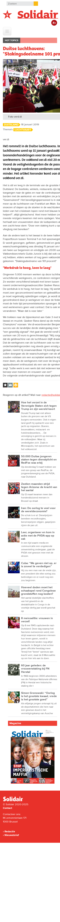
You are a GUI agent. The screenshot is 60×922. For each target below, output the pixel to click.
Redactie (10, 831)
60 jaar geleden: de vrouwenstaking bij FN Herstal (35, 669)
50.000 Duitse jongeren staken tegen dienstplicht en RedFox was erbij (39, 460)
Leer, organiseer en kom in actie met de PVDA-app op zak (38, 536)
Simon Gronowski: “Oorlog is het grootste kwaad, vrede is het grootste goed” (39, 696)
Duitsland (11, 124)
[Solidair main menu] (7, 31)
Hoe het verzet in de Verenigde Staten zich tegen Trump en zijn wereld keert (39, 406)
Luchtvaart (23, 129)
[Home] (15, 800)
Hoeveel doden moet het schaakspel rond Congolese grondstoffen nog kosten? (38, 591)
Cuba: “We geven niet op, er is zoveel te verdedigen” (39, 565)
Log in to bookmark (5, 385)
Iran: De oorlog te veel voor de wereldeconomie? (38, 509)
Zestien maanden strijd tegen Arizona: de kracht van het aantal (39, 487)
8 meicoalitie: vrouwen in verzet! (37, 620)
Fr (54, 23)
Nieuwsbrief (12, 835)
